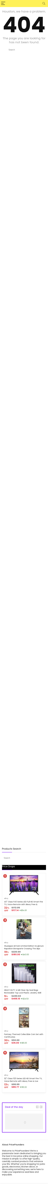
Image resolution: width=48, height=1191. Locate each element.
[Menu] (3, 3)
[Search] (44, 3)
